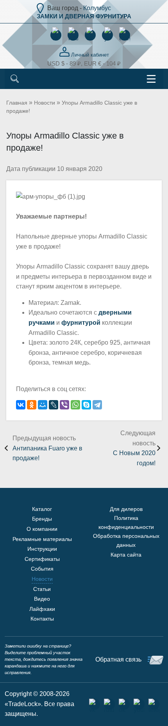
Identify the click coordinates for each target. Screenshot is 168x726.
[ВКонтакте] (20, 404)
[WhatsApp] (75, 404)
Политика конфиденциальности (126, 522)
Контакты (42, 619)
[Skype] (86, 404)
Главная (16, 103)
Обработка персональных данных (126, 540)
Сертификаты (42, 559)
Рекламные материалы (42, 539)
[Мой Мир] (42, 404)
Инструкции (42, 549)
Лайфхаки (42, 609)
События (42, 569)
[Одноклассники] (31, 404)
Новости (44, 103)
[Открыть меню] (151, 79)
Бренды (42, 519)
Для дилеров (126, 509)
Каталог (42, 509)
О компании (42, 529)
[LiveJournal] (53, 404)
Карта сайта (126, 555)
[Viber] (64, 404)
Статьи (42, 589)
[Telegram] (97, 404)
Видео (42, 599)
